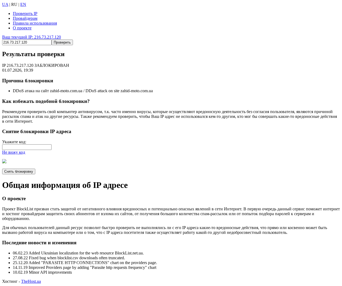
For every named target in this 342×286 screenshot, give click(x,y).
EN (23, 4)
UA (5, 4)
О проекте (22, 28)
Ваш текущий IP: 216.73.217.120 (31, 37)
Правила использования (35, 23)
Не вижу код (13, 152)
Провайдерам (25, 18)
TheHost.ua (31, 281)
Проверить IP (25, 13)
